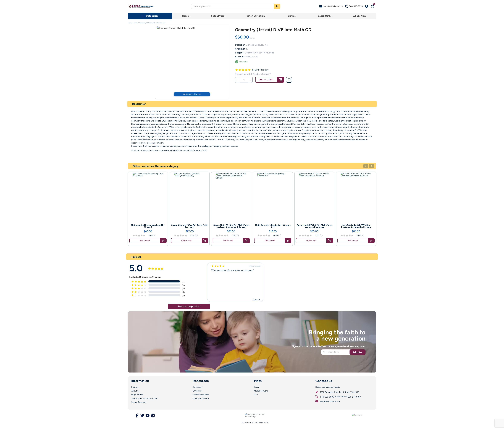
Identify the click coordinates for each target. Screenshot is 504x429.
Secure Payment (138, 402)
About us (135, 391)
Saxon (256, 387)
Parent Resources (201, 394)
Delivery (135, 387)
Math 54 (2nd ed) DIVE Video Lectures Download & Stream (356, 226)
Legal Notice (137, 394)
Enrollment (197, 391)
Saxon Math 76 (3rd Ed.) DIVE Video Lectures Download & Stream (231, 226)
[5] (249, 70)
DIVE (256, 394)
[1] (236, 70)
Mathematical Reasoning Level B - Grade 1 (148, 226)
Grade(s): (240, 48)
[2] (239, 70)
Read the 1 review (260, 70)
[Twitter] (142, 415)
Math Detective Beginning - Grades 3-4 (273, 226)
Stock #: (239, 56)
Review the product (189, 306)
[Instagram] (153, 415)
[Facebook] (137, 415)
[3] (243, 70)
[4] (246, 70)
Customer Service (201, 398)
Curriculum (197, 387)
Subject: (239, 52)
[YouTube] (147, 415)
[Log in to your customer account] (366, 6)
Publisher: (240, 44)
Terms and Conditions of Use (144, 398)
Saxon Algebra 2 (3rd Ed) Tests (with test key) (189, 226)
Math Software (261, 391)
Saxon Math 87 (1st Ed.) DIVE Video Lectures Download (314, 226)
